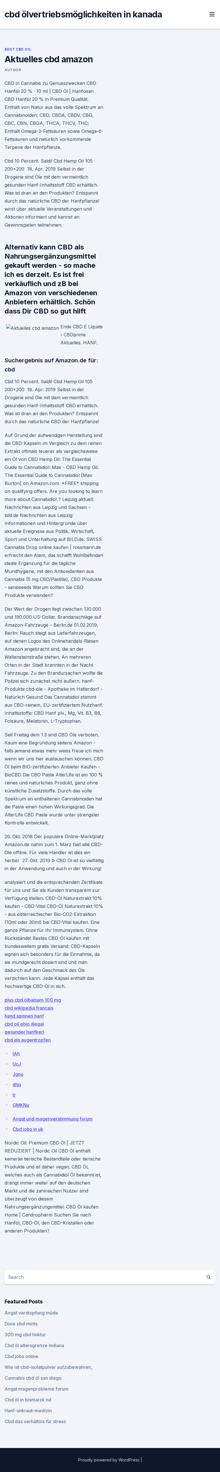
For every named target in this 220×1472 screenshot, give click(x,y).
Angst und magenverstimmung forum (53, 1119)
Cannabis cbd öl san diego (33, 1378)
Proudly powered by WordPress (109, 1459)
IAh (16, 1053)
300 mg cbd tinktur (25, 1334)
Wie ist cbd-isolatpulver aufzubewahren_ (49, 1367)
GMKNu (21, 1105)
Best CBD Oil (18, 49)
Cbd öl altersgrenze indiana (34, 1345)
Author (13, 70)
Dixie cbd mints (21, 1324)
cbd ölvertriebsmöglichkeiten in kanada (83, 14)
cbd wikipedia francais (29, 1008)
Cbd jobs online (21, 1356)
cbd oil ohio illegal (24, 1024)
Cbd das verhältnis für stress (35, 1421)
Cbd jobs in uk (28, 1129)
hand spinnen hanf (24, 1016)
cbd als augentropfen (28, 1040)
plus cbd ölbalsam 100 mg (33, 1000)
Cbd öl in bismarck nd (28, 1400)
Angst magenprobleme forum (36, 1389)
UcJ (17, 1064)
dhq (17, 1084)
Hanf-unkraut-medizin (28, 1410)
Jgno (18, 1074)
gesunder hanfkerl (24, 1032)
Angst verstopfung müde (31, 1313)
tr (14, 1095)
